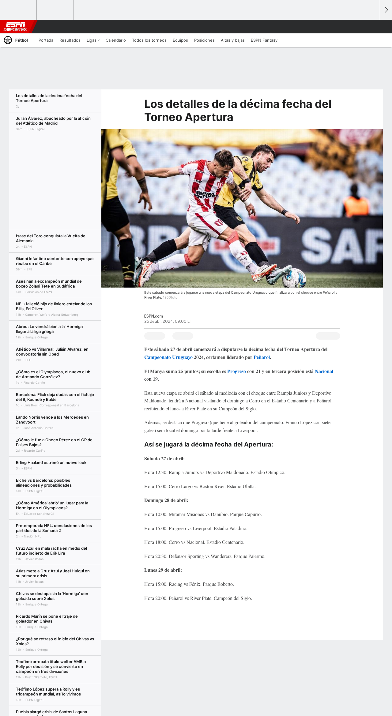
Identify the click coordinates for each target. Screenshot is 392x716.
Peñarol (262, 356)
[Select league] (18, 10)
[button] (372, 26)
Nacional (324, 371)
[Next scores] (386, 10)
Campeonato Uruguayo (168, 356)
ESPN (15, 26)
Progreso (236, 371)
